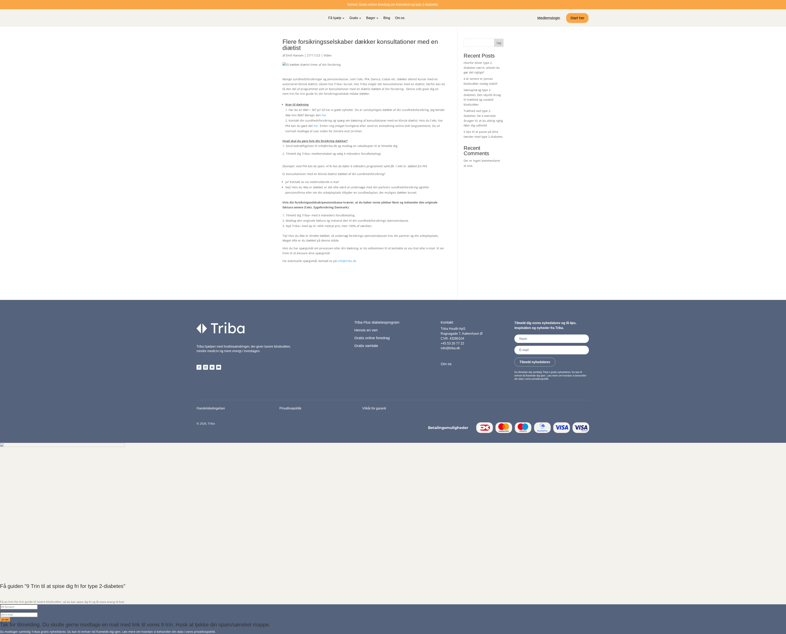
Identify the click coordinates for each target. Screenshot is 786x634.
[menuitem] (336, 18)
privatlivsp (201, 632)
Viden (328, 55)
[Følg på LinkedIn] (212, 367)
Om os (446, 364)
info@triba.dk (347, 261)
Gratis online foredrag (372, 338)
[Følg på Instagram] (205, 367)
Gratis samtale (366, 346)
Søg (498, 43)
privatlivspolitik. (540, 378)
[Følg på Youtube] (218, 367)
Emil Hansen (295, 55)
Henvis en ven (366, 330)
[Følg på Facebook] (198, 367)
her (324, 115)
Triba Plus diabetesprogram (376, 322)
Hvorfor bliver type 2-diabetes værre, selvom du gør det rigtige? (482, 68)
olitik (211, 632)
